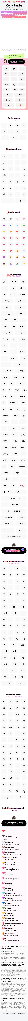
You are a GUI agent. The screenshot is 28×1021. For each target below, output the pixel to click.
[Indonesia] (16, 2)
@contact (20, 1013)
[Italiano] (11, 2)
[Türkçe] (22, 2)
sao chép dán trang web (10, 967)
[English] (4, 2)
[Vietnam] (19, 2)
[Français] (6, 2)
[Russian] (24, 2)
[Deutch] (9, 2)
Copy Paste (9, 1013)
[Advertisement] (14, 34)
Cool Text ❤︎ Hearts (13, 551)
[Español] (14, 2)
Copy (14, 5)
